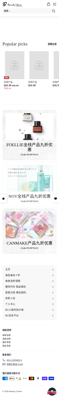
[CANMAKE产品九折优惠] (29, 225)
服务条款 (6, 342)
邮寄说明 (6, 335)
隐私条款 (6, 346)
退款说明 (6, 339)
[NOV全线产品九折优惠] (29, 178)
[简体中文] (49, 392)
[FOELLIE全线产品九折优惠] (29, 126)
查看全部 (52, 44)
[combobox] (29, 10)
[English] (54, 392)
